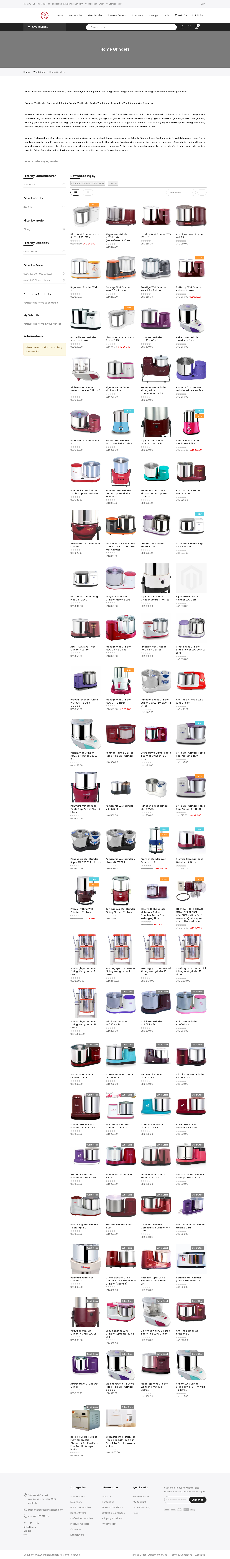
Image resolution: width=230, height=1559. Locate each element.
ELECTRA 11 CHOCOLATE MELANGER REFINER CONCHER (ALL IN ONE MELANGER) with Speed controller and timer (189, 915)
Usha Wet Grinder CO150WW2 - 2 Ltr (151, 339)
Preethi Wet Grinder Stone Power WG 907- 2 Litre (190, 650)
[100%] (85, 706)
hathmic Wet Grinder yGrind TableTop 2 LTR (189, 1279)
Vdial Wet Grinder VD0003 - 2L (116, 1023)
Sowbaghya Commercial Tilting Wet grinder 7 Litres (120, 971)
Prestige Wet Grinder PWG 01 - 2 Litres (118, 701)
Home (60, 15)
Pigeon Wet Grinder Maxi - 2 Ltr (120, 1176)
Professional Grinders (81, 1518)
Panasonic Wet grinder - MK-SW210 (120, 807)
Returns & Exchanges (113, 1512)
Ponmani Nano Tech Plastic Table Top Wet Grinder (154, 493)
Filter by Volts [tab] (33, 198)
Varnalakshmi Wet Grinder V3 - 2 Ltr (187, 1126)
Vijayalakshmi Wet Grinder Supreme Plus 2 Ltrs (120, 1334)
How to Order (139, 1554)
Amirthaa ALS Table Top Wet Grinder (190, 492)
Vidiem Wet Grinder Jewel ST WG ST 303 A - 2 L (84, 756)
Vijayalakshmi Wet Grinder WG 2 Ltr (187, 598)
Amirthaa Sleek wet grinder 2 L (187, 1332)
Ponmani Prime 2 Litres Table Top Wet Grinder (84, 492)
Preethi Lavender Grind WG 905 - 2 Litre (84, 701)
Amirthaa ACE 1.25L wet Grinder (84, 1385)
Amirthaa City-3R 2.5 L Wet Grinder (189, 701)
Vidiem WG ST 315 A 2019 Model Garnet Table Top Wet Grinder (120, 546)
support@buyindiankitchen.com (67, 3)
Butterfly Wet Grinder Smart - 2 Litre (83, 339)
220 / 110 (27, 206)
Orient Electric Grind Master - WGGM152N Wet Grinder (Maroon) (121, 1280)
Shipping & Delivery (112, 1518)
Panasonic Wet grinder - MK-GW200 (156, 807)
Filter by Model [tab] (33, 220)
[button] (29, 1531)
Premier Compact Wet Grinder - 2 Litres (189, 860)
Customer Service (157, 1554)
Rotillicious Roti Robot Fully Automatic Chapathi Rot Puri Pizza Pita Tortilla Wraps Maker (84, 1443)
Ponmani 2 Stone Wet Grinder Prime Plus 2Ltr (189, 389)
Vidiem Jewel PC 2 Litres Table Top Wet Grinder (155, 1332)
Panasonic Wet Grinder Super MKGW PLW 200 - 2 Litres (156, 702)
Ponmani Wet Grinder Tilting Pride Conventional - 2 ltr (154, 390)
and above (36, 280)
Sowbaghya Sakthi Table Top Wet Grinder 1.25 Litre (156, 756)
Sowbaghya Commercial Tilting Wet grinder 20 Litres (85, 1024)
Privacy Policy (109, 1523)
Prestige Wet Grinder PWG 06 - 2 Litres (118, 648)
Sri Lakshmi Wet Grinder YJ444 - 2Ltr (190, 1076)
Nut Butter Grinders (80, 1507)
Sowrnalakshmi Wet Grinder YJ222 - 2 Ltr (82, 1126)
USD (203, 3)
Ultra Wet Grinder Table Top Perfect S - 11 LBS (190, 807)
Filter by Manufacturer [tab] (39, 176)
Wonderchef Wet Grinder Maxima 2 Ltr (191, 1226)
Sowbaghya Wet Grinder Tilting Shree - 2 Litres (120, 910)
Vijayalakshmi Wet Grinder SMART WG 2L (83, 1332)
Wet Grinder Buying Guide (41, 161)
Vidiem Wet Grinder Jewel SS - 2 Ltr (187, 339)
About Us (106, 1496)
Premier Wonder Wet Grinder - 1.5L (153, 860)
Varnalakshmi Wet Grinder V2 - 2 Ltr (152, 1126)
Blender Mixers (78, 1512)
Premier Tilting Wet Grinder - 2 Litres (81, 910)
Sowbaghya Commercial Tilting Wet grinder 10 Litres (156, 971)
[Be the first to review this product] (85, 241)
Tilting (26, 229)
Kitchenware (77, 1534)
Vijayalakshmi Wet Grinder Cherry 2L (152, 442)
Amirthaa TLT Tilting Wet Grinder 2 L (85, 545)
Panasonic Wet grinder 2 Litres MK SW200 (120, 860)
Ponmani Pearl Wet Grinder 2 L (81, 1279)
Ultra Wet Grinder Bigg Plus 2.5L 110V (189, 545)
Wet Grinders (77, 1496)
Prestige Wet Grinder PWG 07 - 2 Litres (118, 289)
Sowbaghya (29, 184)
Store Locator (115, 3)
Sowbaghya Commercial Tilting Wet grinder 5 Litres (85, 971)
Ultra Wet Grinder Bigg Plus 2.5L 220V (84, 598)
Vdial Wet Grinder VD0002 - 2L (151, 1023)
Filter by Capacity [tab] (36, 243)
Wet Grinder (39, 72)
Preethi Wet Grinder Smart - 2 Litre (153, 545)
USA (25, 1534)
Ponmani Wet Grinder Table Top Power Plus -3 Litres (85, 809)
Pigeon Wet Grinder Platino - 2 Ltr (117, 389)
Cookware (75, 1529)
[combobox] (131, 27)
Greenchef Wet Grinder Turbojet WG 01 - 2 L (190, 1176)
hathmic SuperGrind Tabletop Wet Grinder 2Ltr (154, 1280)
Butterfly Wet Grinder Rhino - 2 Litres (189, 289)
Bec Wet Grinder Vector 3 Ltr (120, 1226)
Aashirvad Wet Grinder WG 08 (190, 236)
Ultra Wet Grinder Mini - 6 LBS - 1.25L (120, 339)
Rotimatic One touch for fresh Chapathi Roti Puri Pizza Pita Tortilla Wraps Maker (120, 1441)
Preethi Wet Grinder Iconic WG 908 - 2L (188, 442)
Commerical (30, 251)
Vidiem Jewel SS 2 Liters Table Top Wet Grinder (120, 1385)
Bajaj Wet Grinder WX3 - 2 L (85, 442)
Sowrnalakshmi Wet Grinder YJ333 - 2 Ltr (118, 1126)
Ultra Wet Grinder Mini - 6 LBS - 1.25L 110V (84, 236)
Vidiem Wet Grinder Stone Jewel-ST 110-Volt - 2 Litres (190, 1387)
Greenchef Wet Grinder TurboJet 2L (120, 1076)
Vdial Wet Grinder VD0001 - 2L (187, 1023)
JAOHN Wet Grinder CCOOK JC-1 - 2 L (82, 1076)
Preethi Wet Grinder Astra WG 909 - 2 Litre (119, 442)
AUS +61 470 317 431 (36, 3)
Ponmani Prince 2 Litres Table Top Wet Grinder (119, 754)
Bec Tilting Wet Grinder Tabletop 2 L (84, 1226)
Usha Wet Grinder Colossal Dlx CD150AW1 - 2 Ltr (156, 1227)
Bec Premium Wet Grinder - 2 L (151, 1076)
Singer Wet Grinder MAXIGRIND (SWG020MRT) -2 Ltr (118, 237)
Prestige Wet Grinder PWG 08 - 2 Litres (153, 289)
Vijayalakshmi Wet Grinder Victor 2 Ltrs (118, 598)
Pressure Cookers (79, 1523)
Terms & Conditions (112, 1507)
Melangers (76, 1502)
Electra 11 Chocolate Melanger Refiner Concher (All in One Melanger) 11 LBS (153, 913)
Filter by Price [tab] (33, 265)
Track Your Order (96, 3)
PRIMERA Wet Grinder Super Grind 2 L (153, 1176)
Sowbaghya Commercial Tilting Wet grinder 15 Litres (191, 971)
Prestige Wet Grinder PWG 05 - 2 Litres (153, 648)
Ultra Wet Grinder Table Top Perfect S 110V (190, 754)
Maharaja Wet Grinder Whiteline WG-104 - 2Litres (154, 1387)
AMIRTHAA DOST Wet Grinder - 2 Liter (82, 648)
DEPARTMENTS (40, 27)
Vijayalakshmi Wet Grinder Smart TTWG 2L (155, 598)
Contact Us (108, 1502)
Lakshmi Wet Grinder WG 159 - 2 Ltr (156, 236)
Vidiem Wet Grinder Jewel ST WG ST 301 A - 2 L (85, 390)
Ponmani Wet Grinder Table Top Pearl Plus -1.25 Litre (118, 493)
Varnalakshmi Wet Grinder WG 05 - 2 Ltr (83, 1176)
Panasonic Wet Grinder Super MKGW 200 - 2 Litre (85, 860)
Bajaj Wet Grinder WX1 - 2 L (84, 289)
